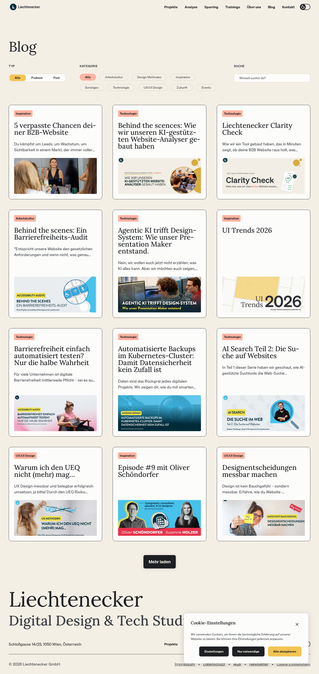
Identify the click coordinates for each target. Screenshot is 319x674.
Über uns (254, 7)
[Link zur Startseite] (25, 7)
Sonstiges (92, 87)
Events (206, 87)
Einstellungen (214, 651)
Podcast (37, 77)
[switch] (305, 7)
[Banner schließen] (297, 624)
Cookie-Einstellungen (293, 664)
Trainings (232, 7)
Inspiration (183, 77)
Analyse (191, 7)
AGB (237, 664)
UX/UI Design (153, 87)
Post (56, 77)
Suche (239, 66)
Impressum (185, 664)
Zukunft (182, 87)
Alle (17, 77)
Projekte (171, 7)
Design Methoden (149, 77)
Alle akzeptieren (284, 651)
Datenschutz (214, 664)
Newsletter (258, 664)
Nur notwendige (248, 651)
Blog (271, 7)
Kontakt (288, 7)
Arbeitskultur (114, 77)
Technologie (121, 87)
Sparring (211, 7)
